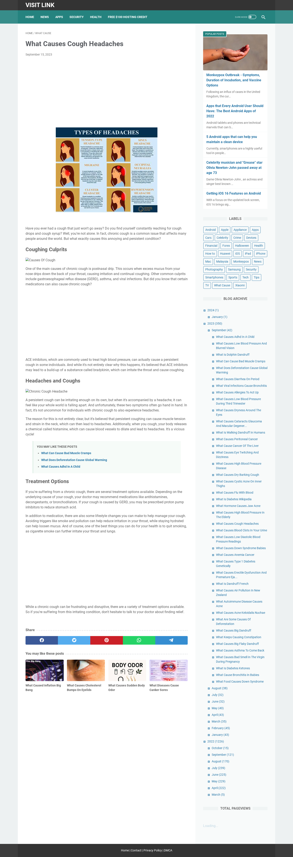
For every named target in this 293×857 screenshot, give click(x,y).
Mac (208, 261)
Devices (251, 237)
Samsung (234, 269)
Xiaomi (240, 285)
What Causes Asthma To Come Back (240, 650)
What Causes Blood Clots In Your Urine (241, 530)
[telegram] (171, 640)
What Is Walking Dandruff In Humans (240, 432)
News (45, 17)
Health (95, 17)
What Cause (222, 285)
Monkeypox (241, 261)
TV (207, 285)
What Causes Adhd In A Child (60, 467)
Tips (256, 277)
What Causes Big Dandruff (233, 630)
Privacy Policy (152, 850)
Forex (226, 245)
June (218, 701)
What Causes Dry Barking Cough (237, 474)
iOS (237, 253)
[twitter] (74, 640)
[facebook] (42, 640)
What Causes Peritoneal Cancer (237, 439)
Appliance (240, 229)
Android (210, 229)
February (221, 728)
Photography (214, 269)
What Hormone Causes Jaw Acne (238, 506)
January (219, 317)
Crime (237, 237)
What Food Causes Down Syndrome (240, 681)
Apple (224, 229)
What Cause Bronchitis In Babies (237, 675)
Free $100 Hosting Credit (127, 17)
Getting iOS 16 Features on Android (233, 193)
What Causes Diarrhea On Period (237, 379)
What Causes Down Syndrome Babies (241, 548)
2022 (215, 741)
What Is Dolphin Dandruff (232, 354)
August (220, 688)
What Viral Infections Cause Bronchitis (241, 385)
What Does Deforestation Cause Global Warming (74, 460)
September (222, 330)
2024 (213, 310)
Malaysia (222, 261)
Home (30, 17)
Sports (232, 277)
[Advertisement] (107, 92)
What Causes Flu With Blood (234, 492)
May (218, 708)
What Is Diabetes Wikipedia (234, 499)
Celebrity (222, 237)
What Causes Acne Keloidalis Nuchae (240, 612)
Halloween (242, 245)
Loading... (210, 826)
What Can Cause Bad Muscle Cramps (66, 453)
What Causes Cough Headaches (237, 523)
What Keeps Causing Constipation (238, 637)
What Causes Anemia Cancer (235, 554)
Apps (59, 17)
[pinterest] (106, 640)
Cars (208, 237)
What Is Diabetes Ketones (233, 668)
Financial (211, 245)
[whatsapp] (139, 640)
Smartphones (214, 277)
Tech (245, 277)
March (219, 721)
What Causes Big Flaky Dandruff (237, 643)
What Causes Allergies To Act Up (237, 392)
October (220, 748)
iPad (248, 253)
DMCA (168, 850)
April (218, 714)
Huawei (225, 253)
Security (76, 17)
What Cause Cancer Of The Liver (237, 445)
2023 (214, 323)
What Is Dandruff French (232, 583)
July (218, 695)
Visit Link (40, 5)
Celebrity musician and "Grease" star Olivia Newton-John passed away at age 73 (234, 167)
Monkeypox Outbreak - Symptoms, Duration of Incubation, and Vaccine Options (233, 80)
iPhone (260, 253)
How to (210, 253)
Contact (136, 850)
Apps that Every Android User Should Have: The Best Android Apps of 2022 (234, 111)
